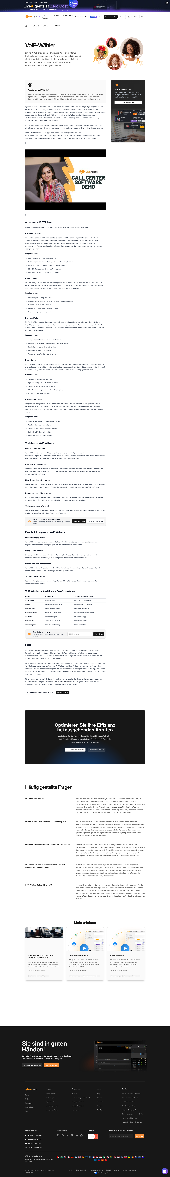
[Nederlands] (118, 1157)
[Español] (83, 1157)
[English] (79, 1157)
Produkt (56, 15)
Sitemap (117, 1170)
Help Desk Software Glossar (40, 26)
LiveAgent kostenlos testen (75, 750)
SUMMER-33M (34, 10)
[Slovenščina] (143, 1157)
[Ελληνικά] (76, 1157)
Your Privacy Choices (105, 1173)
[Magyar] (100, 1157)
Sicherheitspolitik (80, 1170)
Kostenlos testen (110, 17)
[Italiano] (104, 1157)
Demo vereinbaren (95, 750)
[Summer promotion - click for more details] (85, 6)
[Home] (26, 26)
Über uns (74, 1094)
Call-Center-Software (62, 682)
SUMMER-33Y (53, 10)
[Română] (132, 1157)
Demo (122, 17)
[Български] (62, 1157)
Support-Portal (51, 1094)
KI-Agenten (45, 17)
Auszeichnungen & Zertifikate (81, 1098)
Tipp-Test (100, 1110)
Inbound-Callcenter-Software (131, 1110)
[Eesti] (86, 1157)
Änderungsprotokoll (52, 1106)
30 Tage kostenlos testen (32, 1065)
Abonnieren (99, 634)
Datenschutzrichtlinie (96, 1170)
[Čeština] (65, 1157)
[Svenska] (95, 1160)
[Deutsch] (72, 1157)
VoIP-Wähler (57, 26)
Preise (27, 1099)
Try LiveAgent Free (128, 102)
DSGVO (108, 1170)
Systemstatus (50, 1102)
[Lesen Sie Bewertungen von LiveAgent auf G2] (93, 1136)
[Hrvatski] (97, 1157)
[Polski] (125, 1157)
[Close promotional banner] (167, 3)
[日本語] (108, 1157)
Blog (98, 1094)
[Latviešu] (115, 1157)
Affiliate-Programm (78, 1106)
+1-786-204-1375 (34, 1143)
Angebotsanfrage (52, 1110)
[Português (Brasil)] (129, 1157)
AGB (70, 1170)
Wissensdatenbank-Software (131, 1094)
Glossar (99, 1098)
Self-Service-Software (129, 1106)
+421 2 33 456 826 (35, 1135)
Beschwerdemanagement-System (133, 1114)
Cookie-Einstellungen (129, 1170)
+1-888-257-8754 (34, 1139)
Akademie (100, 1102)
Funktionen (28, 1103)
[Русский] (136, 1157)
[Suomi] (90, 1157)
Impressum (75, 1110)
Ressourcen (67, 15)
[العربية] (58, 1157)
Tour (26, 1111)
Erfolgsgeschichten (78, 1102)
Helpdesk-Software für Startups (132, 1122)
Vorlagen (100, 1106)
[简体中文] (106, 1160)
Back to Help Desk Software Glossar (41, 692)
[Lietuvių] (111, 1157)
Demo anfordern (79, 521)
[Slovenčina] (139, 1157)
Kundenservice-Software (130, 1098)
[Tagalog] (99, 1160)
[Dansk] (69, 1157)
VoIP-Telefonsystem (128, 1102)
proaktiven (87, 128)
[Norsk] (122, 1157)
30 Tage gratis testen (95, 521)
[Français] (93, 1157)
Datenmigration (51, 1098)
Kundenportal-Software (129, 1118)
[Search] (100, 17)
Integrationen (29, 1107)
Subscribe (139, 1136)
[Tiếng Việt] (102, 1160)
